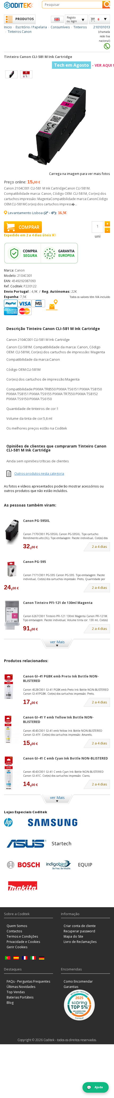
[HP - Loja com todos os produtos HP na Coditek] (14, 822)
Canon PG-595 (34, 561)
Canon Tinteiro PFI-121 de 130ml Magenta (58, 602)
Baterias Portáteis (20, 997)
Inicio (8, 27)
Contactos (14, 931)
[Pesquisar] (106, 4)
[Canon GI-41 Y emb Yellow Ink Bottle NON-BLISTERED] (12, 729)
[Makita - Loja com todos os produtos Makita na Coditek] (22, 886)
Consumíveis (60, 27)
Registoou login (72, 19)
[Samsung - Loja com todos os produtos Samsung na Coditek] (52, 822)
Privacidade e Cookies (23, 941)
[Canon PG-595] (12, 569)
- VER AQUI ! (84, 65)
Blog (10, 1002)
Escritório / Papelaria (31, 27)
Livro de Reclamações (80, 941)
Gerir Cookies (17, 947)
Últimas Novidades (21, 986)
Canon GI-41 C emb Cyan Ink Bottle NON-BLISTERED (65, 758)
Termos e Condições (22, 936)
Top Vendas (16, 992)
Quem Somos (17, 926)
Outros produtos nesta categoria (39, 473)
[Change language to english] (57, 19)
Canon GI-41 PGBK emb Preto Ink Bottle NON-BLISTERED (61, 678)
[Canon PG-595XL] (12, 531)
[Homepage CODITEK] (19, 5)
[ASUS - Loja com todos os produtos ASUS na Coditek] (26, 844)
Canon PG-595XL (36, 520)
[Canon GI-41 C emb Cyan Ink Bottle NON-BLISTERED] (12, 773)
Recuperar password (79, 931)
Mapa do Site (73, 936)
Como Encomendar (78, 981)
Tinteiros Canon (20, 31)
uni (97, 236)
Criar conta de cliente (80, 926)
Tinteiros (80, 27)
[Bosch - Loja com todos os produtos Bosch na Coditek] (23, 865)
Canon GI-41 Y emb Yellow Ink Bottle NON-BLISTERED (58, 719)
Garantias (71, 986)
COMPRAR (29, 227)
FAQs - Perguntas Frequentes (28, 981)
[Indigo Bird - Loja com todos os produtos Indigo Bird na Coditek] (58, 865)
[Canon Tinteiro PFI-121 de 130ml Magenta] (12, 615)
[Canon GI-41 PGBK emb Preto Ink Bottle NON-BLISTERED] (12, 686)
